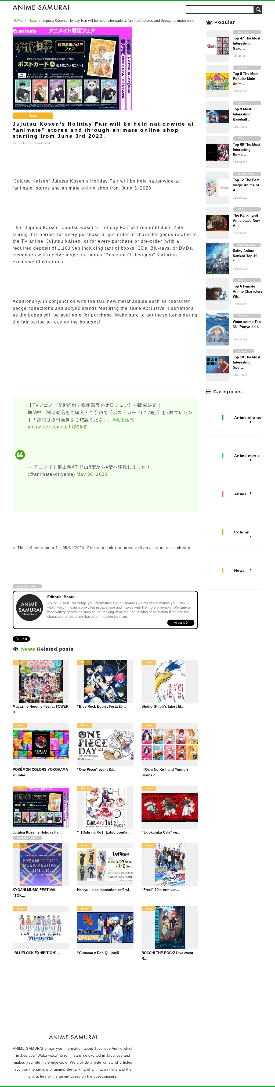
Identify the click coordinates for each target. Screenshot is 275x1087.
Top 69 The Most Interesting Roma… (246, 150)
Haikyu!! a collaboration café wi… (105, 890)
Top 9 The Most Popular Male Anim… (245, 79)
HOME (18, 21)
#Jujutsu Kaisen (27, 586)
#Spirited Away (247, 244)
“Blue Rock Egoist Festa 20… (101, 706)
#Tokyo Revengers (244, 210)
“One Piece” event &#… (97, 770)
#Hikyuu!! (243, 351)
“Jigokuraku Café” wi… (161, 832)
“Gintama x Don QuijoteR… (100, 953)
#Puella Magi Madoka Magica (246, 174)
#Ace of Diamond (243, 103)
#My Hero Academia (244, 32)
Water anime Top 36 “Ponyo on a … (247, 327)
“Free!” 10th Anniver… (160, 890)
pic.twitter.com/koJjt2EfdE (58, 427)
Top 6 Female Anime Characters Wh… (247, 291)
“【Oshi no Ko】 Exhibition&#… (104, 832)
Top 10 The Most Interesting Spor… (246, 362)
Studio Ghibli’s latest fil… (163, 706)
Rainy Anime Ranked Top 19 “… (245, 256)
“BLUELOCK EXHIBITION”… (36, 953)
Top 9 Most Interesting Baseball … (242, 114)
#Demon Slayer (243, 280)
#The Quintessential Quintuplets (246, 139)
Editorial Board (41, 142)
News (32, 21)
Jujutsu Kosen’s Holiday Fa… (37, 832)
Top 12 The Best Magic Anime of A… (246, 185)
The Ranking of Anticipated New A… (246, 220)
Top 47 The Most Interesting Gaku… (246, 43)
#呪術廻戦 (124, 419)
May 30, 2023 (92, 474)
